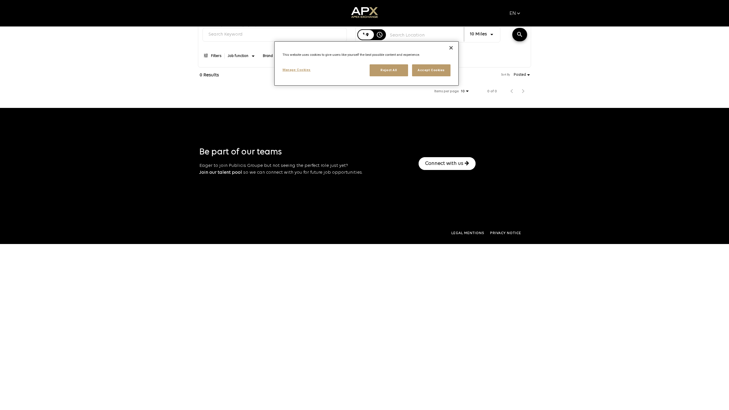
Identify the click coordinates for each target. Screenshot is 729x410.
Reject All (388, 70)
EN (512, 13)
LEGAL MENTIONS (467, 233)
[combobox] (274, 34)
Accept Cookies (431, 70)
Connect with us (444, 163)
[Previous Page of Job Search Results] (511, 91)
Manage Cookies (296, 70)
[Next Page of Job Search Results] (523, 91)
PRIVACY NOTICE (505, 233)
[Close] (451, 48)
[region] (366, 63)
